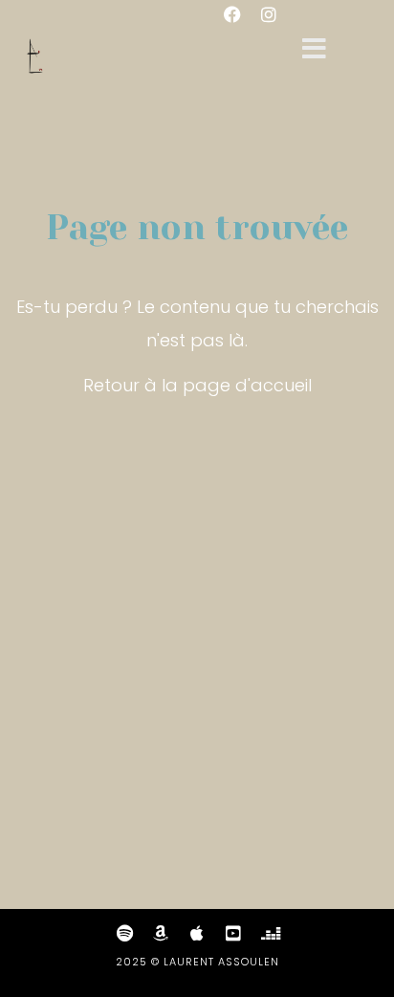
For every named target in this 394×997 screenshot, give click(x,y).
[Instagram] (268, 14)
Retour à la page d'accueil (197, 385)
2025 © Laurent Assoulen (197, 961)
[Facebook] (232, 14)
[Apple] (197, 933)
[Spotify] (124, 933)
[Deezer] (269, 933)
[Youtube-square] (233, 933)
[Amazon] (160, 933)
